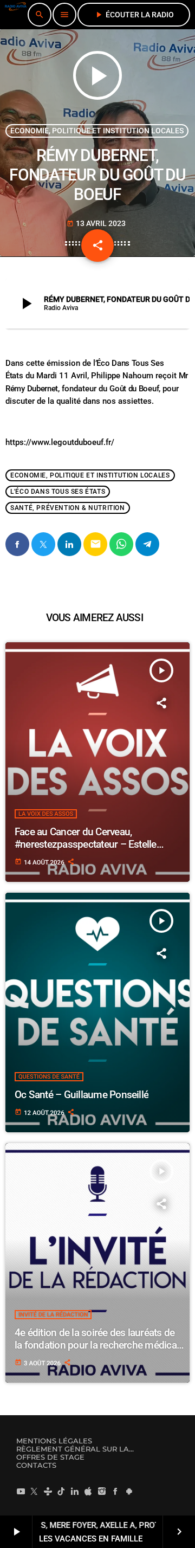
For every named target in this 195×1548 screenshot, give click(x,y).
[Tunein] (47, 1491)
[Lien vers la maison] (16, 14)
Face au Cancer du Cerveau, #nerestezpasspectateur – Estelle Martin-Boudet (86, 844)
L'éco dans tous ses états (57, 491)
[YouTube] (20, 1491)
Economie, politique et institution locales (97, 130)
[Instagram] (102, 1491)
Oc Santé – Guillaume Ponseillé (81, 1094)
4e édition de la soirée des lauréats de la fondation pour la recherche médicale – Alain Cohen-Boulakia (99, 1345)
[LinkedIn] (74, 1491)
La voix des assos (45, 813)
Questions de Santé (49, 1076)
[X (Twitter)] (34, 1491)
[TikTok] (61, 1491)
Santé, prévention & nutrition (67, 508)
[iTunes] (88, 1491)
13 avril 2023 (96, 223)
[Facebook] (115, 1491)
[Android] (129, 1491)
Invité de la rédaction (53, 1314)
